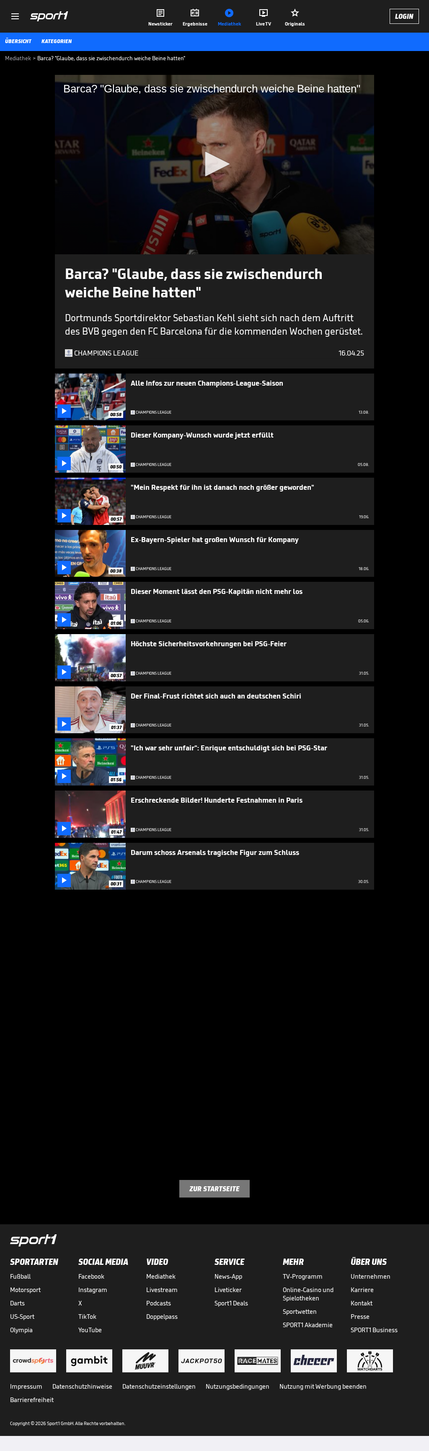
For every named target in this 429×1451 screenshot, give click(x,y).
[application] (214, 164)
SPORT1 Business (374, 1330)
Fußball (20, 1276)
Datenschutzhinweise (82, 1386)
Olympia (21, 1330)
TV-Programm (303, 1276)
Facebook (91, 1276)
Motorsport (25, 1290)
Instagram (92, 1290)
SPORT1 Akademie (308, 1325)
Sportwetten (300, 1311)
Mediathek (161, 1276)
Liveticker (228, 1290)
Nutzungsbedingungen (237, 1386)
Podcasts (158, 1303)
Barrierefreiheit (32, 1400)
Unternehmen (370, 1276)
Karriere (362, 1290)
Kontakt (361, 1303)
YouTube (90, 1330)
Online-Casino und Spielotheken (308, 1294)
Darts (17, 1303)
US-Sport (22, 1316)
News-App (228, 1276)
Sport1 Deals (231, 1303)
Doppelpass (162, 1316)
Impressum (26, 1386)
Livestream (162, 1290)
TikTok (87, 1316)
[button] (214, 164)
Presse (360, 1316)
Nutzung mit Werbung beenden (323, 1386)
